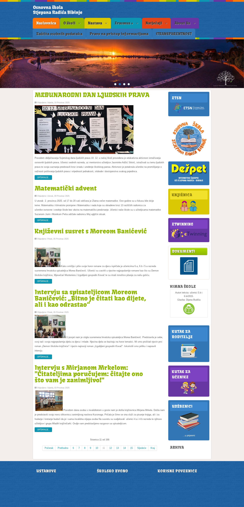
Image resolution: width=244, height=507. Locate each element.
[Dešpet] (189, 181)
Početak (49, 448)
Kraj (153, 448)
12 (110, 448)
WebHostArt (58, 501)
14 (124, 448)
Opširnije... (43, 177)
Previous (3, 64)
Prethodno (63, 448)
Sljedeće (141, 448)
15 (131, 448)
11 (104, 448)
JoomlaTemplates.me (41, 501)
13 (117, 448)
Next (240, 64)
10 (97, 448)
